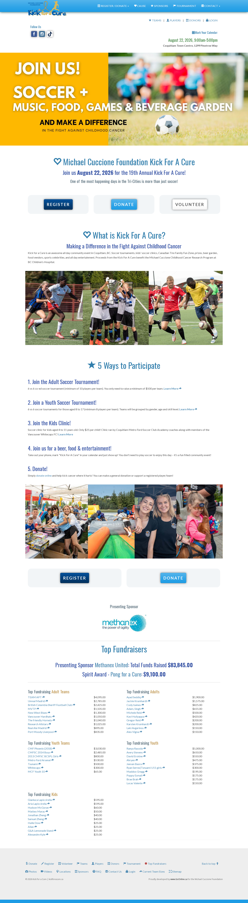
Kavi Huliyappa (136, 716)
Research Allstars (38, 724)
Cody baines (134, 704)
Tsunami (33, 764)
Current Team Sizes (153, 871)
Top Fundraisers (156, 863)
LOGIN (213, 20)
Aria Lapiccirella (37, 803)
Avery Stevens (135, 752)
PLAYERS (175, 20)
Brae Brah (133, 779)
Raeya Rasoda (135, 748)
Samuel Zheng (36, 819)
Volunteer (67, 863)
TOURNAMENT (186, 5)
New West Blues (38, 712)
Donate (32, 863)
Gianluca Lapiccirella (40, 799)
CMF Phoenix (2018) (40, 748)
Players (98, 863)
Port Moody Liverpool (41, 731)
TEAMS (156, 20)
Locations (65, 871)
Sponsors (83, 871)
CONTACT (211, 5)
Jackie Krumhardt (137, 701)
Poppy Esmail (135, 775)
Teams (83, 863)
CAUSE (141, 5)
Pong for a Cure (126, 674)
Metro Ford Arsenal (39, 760)
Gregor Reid (134, 720)
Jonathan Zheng (37, 815)
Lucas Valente (135, 783)
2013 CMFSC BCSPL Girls (43, 756)
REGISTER (58, 204)
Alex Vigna (133, 731)
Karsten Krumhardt (138, 724)
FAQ (98, 871)
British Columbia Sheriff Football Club (50, 704)
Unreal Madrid (36, 701)
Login (131, 871)
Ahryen (131, 760)
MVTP (32, 708)
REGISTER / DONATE (113, 5)
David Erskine (135, 756)
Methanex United (111, 665)
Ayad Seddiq (134, 697)
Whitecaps (34, 767)
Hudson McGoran (38, 807)
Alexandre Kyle (37, 834)
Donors (114, 863)
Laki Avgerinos (135, 728)
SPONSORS (161, 5)
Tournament (133, 863)
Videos (48, 871)
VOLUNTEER (189, 204)
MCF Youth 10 (36, 771)
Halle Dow (34, 822)
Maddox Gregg (136, 771)
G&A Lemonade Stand (41, 830)
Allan (31, 826)
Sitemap (177, 871)
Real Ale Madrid (37, 728)
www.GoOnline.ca (178, 879)
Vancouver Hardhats (40, 716)
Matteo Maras (36, 811)
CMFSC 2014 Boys (39, 752)
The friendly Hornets (40, 720)
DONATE (124, 204)
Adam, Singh (134, 708)
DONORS (195, 20)
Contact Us (115, 871)
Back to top (209, 863)
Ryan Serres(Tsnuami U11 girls (144, 767)
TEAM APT (35, 697)
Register (49, 863)
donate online (44, 475)
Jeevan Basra (134, 764)
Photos (32, 871)
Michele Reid (134, 712)
